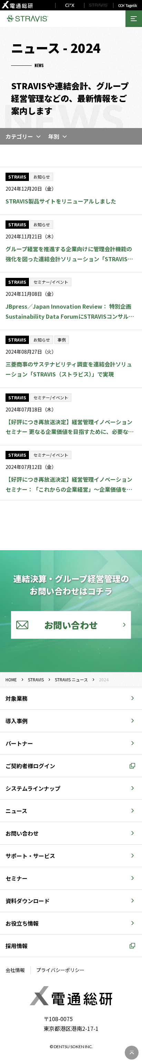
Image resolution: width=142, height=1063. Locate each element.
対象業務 (17, 698)
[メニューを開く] (133, 18)
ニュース (16, 811)
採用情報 (17, 946)
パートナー (19, 743)
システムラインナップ (33, 788)
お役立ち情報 (22, 923)
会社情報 (15, 969)
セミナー (17, 878)
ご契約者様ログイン (30, 766)
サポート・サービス (30, 856)
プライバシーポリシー (60, 969)
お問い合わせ (22, 833)
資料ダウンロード (28, 901)
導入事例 (17, 721)
